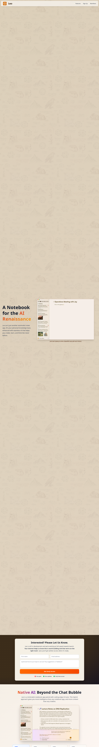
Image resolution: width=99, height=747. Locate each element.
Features (78, 3)
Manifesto (93, 3)
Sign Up (85, 3)
